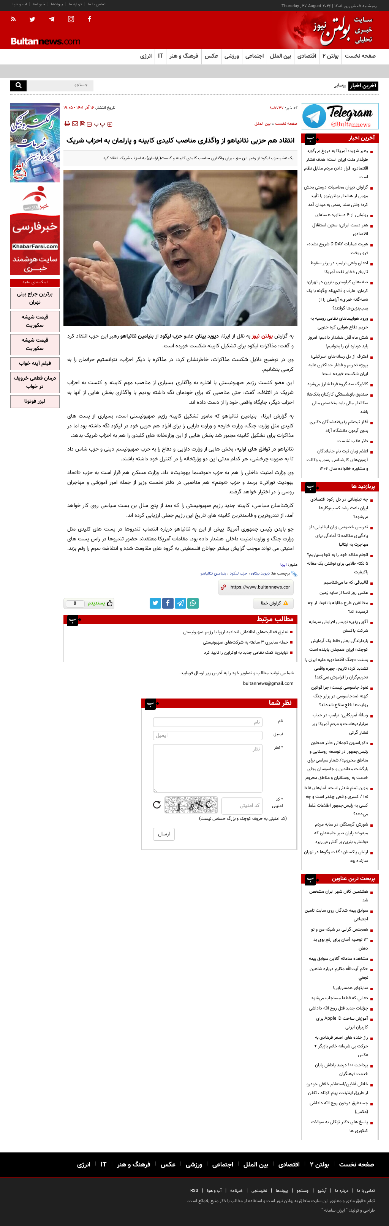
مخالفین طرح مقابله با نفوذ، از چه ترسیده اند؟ (338, 607)
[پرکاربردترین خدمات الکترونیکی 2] (35, 142)
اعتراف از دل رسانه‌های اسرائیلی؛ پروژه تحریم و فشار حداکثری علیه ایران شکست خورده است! (338, 365)
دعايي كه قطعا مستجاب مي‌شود (339, 998)
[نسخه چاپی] (66, 124)
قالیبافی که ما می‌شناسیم (346, 582)
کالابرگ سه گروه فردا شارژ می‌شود (337, 384)
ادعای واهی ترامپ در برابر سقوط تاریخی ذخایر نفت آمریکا (339, 267)
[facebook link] (168, 603)
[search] (18, 85)
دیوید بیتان (260, 573)
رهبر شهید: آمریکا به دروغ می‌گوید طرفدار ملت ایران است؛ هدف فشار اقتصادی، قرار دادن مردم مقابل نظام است (336, 164)
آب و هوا (20, 4)
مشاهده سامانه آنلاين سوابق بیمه (338, 958)
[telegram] (51, 19)
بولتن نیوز (262, 336)
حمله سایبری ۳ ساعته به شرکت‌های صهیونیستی (245, 642)
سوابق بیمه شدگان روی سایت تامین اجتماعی (336, 915)
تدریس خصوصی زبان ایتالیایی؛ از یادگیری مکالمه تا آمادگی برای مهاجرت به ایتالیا (338, 536)
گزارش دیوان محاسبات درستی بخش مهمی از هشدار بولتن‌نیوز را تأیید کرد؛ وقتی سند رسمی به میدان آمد (336, 196)
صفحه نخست (360, 56)
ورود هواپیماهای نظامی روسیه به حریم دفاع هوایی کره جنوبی (339, 323)
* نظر (278, 747)
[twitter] (32, 20)
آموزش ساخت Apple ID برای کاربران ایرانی (342, 1023)
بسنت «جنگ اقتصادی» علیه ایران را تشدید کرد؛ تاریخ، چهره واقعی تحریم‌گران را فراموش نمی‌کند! (336, 668)
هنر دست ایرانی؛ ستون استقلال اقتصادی (340, 229)
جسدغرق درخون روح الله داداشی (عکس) (339, 1107)
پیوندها (57, 4)
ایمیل (278, 734)
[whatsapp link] (193, 603)
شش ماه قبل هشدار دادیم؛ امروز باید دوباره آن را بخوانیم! (338, 342)
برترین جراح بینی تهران (34, 298)
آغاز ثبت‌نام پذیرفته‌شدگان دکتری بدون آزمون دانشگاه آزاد (339, 426)
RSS (194, 1191)
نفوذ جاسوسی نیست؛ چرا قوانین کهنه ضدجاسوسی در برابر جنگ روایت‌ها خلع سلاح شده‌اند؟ (339, 696)
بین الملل (262, 124)
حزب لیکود (238, 573)
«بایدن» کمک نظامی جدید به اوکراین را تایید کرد (246, 652)
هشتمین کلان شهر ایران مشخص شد (338, 896)
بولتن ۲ (330, 56)
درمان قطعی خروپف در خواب (35, 382)
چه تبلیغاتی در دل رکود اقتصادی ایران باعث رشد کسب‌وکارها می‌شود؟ (339, 508)
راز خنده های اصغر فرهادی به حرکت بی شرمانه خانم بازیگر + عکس (341, 1046)
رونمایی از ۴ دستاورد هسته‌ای (320, 85)
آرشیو (322, 1191)
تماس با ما (97, 4)
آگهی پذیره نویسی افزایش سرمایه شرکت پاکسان (338, 626)
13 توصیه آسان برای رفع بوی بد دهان (340, 944)
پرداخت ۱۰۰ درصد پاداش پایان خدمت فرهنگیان (341, 1069)
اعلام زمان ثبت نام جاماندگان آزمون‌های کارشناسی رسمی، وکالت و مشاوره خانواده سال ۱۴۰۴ (337, 460)
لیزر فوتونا (34, 401)
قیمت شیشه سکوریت (35, 321)
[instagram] (71, 20)
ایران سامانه (334, 1210)
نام (280, 721)
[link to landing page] (341, 30)
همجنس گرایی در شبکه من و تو (339, 929)
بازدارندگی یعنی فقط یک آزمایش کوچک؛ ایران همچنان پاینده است (338, 645)
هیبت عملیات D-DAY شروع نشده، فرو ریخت (337, 248)
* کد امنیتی (277, 802)
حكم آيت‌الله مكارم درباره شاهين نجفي (339, 973)
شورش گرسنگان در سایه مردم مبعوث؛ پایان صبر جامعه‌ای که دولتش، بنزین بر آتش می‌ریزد (341, 833)
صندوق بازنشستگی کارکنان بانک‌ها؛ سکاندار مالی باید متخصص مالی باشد (337, 403)
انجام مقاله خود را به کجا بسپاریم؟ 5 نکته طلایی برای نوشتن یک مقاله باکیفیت (337, 563)
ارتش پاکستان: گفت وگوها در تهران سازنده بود (336, 856)
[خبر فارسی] (35, 229)
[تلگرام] (340, 116)
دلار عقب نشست (352, 441)
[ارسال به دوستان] (75, 124)
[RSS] (16, 20)
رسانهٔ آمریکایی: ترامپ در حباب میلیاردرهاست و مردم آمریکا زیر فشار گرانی (340, 724)
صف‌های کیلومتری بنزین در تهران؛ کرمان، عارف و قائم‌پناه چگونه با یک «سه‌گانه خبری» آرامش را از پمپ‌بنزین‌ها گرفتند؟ (337, 295)
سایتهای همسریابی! (350, 987)
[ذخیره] (82, 123)
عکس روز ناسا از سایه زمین (343, 592)
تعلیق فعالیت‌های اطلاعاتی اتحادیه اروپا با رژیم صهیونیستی (235, 632)
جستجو (303, 1191)
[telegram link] (180, 603)
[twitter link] (155, 603)
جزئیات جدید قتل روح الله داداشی (338, 1008)
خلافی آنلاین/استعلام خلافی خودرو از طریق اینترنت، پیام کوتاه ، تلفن (337, 1088)
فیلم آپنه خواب (35, 363)
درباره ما (75, 4)
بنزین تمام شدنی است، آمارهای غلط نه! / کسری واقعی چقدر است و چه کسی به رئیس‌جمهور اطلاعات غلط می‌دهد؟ (336, 801)
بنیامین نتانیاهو (213, 573)
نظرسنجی (259, 1191)
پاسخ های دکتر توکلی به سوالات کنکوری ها (339, 1126)
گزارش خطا (271, 603)
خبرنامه (39, 4)
